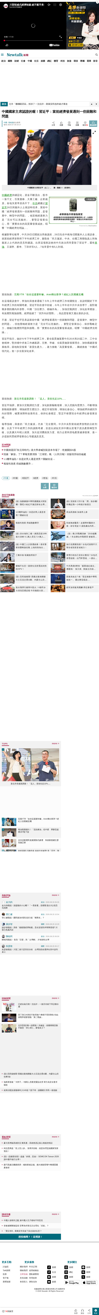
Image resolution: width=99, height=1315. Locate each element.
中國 (30, 61)
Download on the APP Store (89, 1282)
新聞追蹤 (7, 1282)
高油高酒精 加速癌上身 (77, 512)
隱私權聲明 (34, 1274)
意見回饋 (24, 1278)
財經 (16, 61)
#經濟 (35, 478)
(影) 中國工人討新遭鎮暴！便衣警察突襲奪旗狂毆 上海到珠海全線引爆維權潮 (31, 546)
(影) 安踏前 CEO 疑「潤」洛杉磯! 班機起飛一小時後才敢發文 (81, 502)
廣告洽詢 (33, 1282)
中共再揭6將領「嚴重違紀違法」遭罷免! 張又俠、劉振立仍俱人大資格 (81, 568)
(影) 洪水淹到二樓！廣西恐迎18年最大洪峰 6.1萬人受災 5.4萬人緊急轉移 (31, 535)
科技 (62, 61)
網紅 (49, 61)
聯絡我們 (24, 1270)
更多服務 (29, 1262)
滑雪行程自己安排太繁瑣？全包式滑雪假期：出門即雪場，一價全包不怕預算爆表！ (81, 557)
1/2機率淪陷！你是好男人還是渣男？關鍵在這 (31, 513)
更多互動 (6, 1262)
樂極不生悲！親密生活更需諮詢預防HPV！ (31, 567)
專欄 (82, 61)
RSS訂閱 (33, 1267)
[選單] (2, 54)
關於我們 (24, 1267)
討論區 (6, 1267)
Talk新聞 (6, 1270)
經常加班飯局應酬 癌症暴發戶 (80, 587)
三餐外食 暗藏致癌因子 (26, 555)
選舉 (89, 61)
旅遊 (69, 61)
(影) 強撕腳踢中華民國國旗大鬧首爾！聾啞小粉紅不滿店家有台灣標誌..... (31, 503)
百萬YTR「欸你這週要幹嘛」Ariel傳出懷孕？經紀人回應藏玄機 (49, 294)
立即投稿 (24, 1274)
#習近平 (25, 478)
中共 (35, 203)
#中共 (54, 478)
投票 (5, 1274)
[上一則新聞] (91, 104)
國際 (10, 61)
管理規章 (33, 1278)
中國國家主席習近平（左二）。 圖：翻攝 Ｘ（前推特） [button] (49, 188)
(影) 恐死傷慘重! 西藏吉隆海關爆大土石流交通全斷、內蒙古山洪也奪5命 (31, 578)
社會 (23, 61)
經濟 (9, 195)
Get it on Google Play (72, 1282)
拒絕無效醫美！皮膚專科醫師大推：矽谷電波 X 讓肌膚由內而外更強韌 (81, 525)
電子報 (6, 1278)
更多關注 (72, 1262)
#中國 (5, 478)
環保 (76, 61)
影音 (95, 61)
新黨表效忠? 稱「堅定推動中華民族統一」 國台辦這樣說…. (81, 578)
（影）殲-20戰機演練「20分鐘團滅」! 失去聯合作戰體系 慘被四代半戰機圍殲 (81, 535)
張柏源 (11, 122)
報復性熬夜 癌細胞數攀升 (27, 523)
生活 (36, 61)
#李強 (44, 478)
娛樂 (43, 61)
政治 (3, 61)
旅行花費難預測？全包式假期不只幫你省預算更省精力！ (81, 546)
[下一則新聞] (96, 104)
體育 (56, 61)
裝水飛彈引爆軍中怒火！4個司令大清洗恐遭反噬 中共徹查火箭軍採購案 (31, 589)
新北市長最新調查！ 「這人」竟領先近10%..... (40, 398)
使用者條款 (34, 1270)
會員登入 (24, 1282)
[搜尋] (96, 54)
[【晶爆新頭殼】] (82, 25)
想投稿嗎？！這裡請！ (30, 1236)
